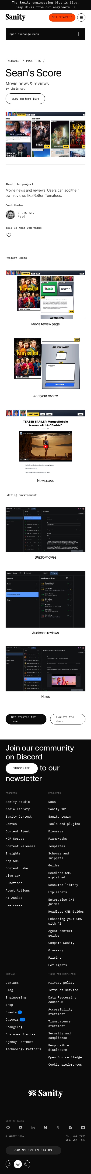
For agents (57, 965)
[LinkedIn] (33, 1127)
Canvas (11, 824)
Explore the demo (65, 719)
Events (11, 1012)
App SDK (12, 861)
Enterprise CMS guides (61, 902)
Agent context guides (60, 933)
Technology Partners (23, 1049)
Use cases (14, 905)
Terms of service (63, 990)
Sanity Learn (59, 817)
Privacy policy (61, 983)
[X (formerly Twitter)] (58, 1127)
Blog (9, 990)
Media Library (18, 809)
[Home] (15, 17)
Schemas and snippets (58, 855)
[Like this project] (9, 235)
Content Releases (20, 846)
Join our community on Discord (40, 752)
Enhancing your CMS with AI (65, 921)
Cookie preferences (65, 1065)
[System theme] (18, 1164)
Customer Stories (20, 1034)
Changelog (14, 1027)
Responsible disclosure (58, 1047)
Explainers (57, 892)
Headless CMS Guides (66, 912)
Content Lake (17, 868)
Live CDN (13, 876)
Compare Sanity (61, 943)
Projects (33, 61)
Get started (62, 17)
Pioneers (55, 831)
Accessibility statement (60, 1011)
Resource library (63, 885)
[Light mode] (10, 1164)
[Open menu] (81, 17)
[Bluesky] (45, 1127)
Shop (9, 1005)
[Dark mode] (26, 1164)
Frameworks (57, 839)
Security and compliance (59, 1035)
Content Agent (18, 831)
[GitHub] (8, 1127)
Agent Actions (18, 890)
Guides (54, 865)
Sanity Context (19, 817)
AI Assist (14, 898)
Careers (12, 1020)
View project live (25, 98)
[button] (45, 294)
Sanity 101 (57, 809)
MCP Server (15, 839)
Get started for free (23, 719)
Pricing (54, 958)
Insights (13, 853)
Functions (14, 883)
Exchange (13, 61)
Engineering (16, 997)
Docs (52, 802)
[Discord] (82, 1127)
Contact (12, 983)
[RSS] (70, 1127)
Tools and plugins (64, 824)
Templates (56, 846)
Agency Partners (20, 1042)
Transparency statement (59, 1023)
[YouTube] (20, 1127)
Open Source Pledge (65, 1057)
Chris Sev (17, 88)
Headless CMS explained (59, 875)
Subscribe (21, 768)
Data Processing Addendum (62, 999)
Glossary (55, 950)
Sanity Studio (18, 802)
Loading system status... (35, 1150)
